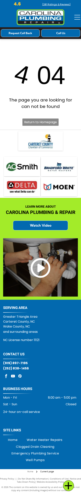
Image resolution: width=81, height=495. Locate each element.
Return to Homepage (40, 122)
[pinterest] (20, 376)
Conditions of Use (59, 478)
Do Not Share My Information (33, 478)
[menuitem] (12, 440)
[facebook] (6, 376)
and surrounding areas (20, 331)
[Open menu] (77, 17)
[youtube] (13, 376)
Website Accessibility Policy (50, 481)
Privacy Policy (7, 478)
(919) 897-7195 (15, 363)
